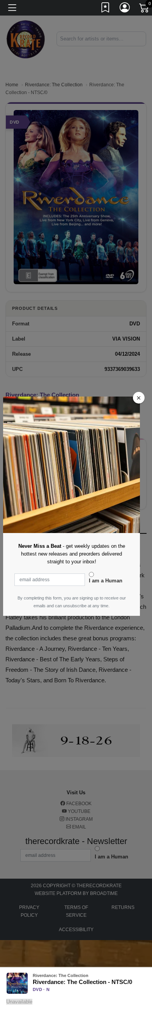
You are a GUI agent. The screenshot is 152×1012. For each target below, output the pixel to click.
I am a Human (105, 581)
